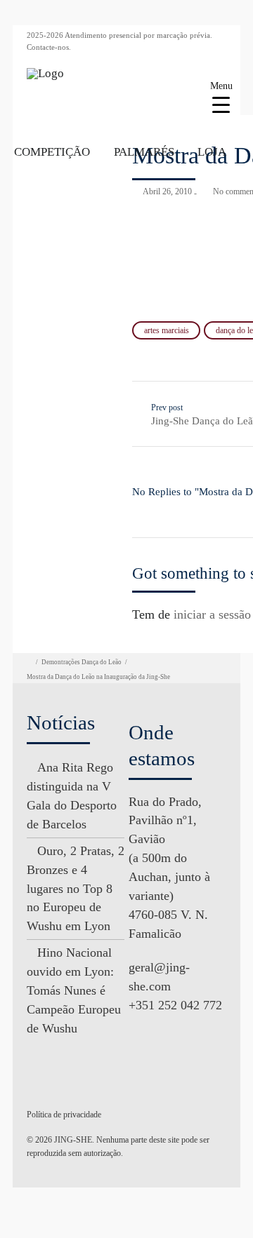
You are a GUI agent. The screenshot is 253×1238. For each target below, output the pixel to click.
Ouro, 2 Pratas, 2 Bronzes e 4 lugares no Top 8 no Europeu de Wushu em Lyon (75, 889)
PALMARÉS (144, 152)
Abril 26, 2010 (167, 191)
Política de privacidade (64, 1114)
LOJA (211, 152)
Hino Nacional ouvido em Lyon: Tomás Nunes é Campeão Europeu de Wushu (74, 990)
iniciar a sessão (212, 614)
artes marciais (166, 330)
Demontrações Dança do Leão (81, 662)
